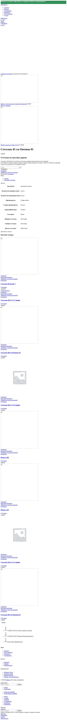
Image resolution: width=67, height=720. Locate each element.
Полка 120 (5, 510)
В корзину (4, 169)
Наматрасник (8, 665)
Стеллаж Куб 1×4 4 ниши (10, 405)
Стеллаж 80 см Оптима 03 (11, 353)
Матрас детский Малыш (11, 677)
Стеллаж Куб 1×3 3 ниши (10, 562)
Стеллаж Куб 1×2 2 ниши (10, 300)
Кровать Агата (8, 672)
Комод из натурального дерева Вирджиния (14, 104)
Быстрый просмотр (6, 277)
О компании (8, 655)
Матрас (6, 664)
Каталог (6, 651)
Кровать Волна (8, 675)
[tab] (35, 178)
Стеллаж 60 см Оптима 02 (11, 615)
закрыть (3, 709)
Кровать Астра (8, 674)
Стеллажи (9, 74)
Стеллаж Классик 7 (8, 284)
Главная (3, 74)
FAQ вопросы (8, 652)
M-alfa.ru (7, 680)
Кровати (6, 662)
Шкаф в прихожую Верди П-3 (10, 145)
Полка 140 (5, 457)
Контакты (7, 654)
